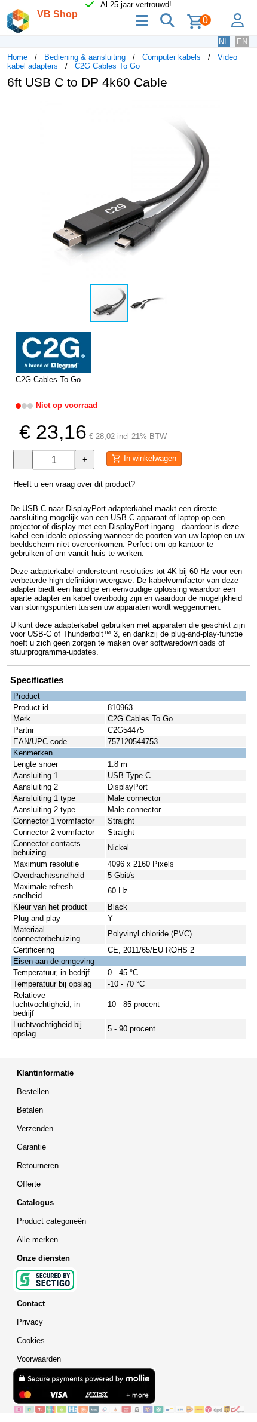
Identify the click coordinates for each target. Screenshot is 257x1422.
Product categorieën (51, 1221)
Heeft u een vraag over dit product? (74, 484)
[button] (239, 111)
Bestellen (33, 1091)
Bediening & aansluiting (85, 57)
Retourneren (38, 1165)
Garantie (31, 1146)
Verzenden (35, 1128)
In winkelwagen (148, 458)
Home (17, 57)
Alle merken (37, 1239)
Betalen (30, 1109)
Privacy (30, 1321)
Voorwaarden (39, 1359)
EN (242, 41)
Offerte (29, 1184)
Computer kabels (171, 57)
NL (223, 41)
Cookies (31, 1340)
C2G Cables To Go (107, 66)
